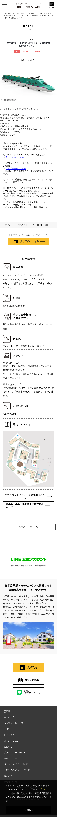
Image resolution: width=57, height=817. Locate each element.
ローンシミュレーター (15, 740)
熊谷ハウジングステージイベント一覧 (17, 15)
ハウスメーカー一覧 (13, 723)
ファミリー (36, 51)
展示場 (7, 711)
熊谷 (17, 51)
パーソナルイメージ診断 (16, 764)
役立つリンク (10, 746)
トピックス (9, 735)
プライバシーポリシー (15, 752)
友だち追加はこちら (15, 157)
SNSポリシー (10, 758)
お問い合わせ (10, 776)
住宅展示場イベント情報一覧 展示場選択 (40, 13)
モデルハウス (10, 717)
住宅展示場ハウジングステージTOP (14, 13)
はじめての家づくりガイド (17, 770)
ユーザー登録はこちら (16, 168)
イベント (8, 729)
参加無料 (25, 51)
